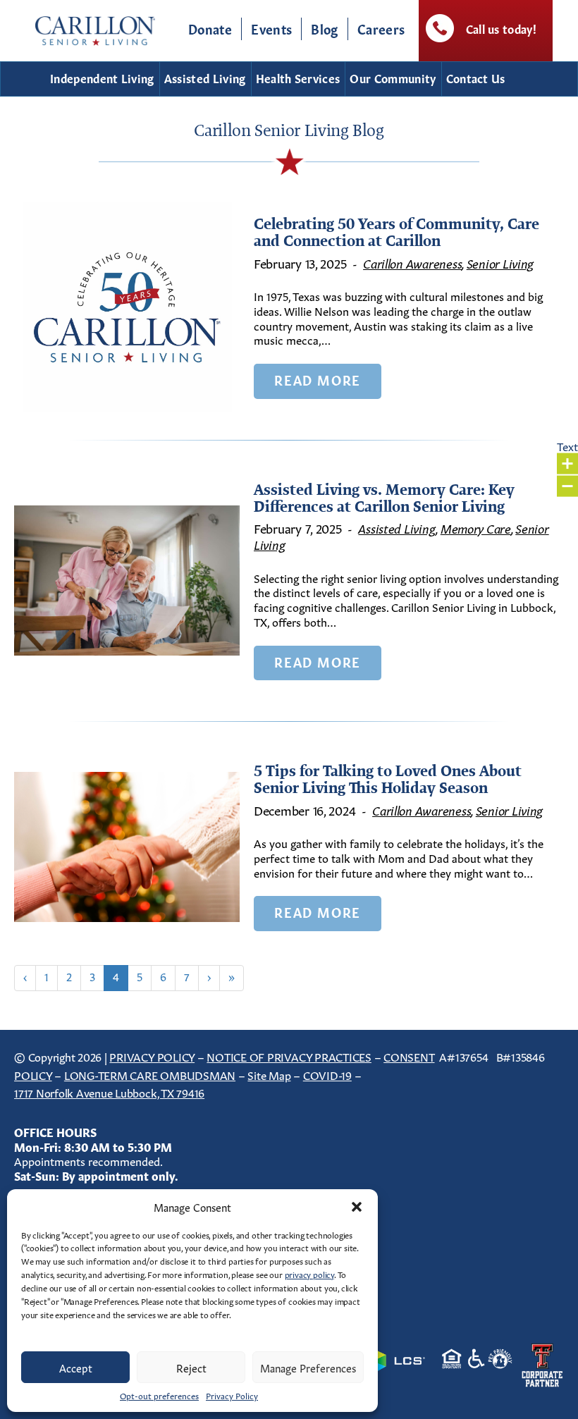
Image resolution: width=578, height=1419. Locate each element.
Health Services (298, 77)
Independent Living (102, 77)
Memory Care (476, 527)
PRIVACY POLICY (152, 1056)
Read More (317, 379)
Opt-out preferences (159, 1395)
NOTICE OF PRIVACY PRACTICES (289, 1056)
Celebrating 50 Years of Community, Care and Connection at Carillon (396, 232)
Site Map (268, 1074)
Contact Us (475, 77)
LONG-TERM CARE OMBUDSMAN (149, 1074)
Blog (324, 28)
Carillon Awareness (412, 262)
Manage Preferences (308, 1367)
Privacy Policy (232, 1395)
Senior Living (500, 262)
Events (271, 28)
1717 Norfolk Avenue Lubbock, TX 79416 (109, 1092)
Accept (75, 1367)
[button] (357, 1207)
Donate (210, 28)
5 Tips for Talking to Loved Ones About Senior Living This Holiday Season (388, 779)
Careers (381, 28)
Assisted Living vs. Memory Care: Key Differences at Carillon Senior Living (384, 497)
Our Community (393, 77)
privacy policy (309, 1273)
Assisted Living (205, 77)
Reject (191, 1367)
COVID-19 (327, 1074)
